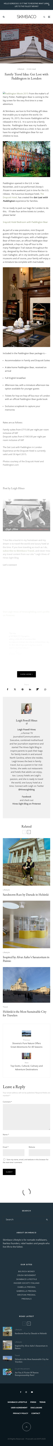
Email (6, 1147)
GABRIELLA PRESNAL (26, 1291)
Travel (5, 1007)
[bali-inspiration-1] (7, 1372)
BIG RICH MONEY (26, 1271)
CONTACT (35, 1413)
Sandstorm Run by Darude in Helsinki (26, 894)
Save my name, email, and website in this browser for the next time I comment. (25, 1161)
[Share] (7, 689)
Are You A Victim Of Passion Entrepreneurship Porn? (27, 1373)
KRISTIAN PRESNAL (26, 1294)
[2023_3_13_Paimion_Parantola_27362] (26, 924)
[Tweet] (15, 689)
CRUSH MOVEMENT (26, 1275)
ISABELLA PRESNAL (26, 1287)
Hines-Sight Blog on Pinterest (26, 803)
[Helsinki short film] (26, 985)
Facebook (26, 796)
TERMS (42, 1402)
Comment (7, 1102)
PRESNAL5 (27, 1298)
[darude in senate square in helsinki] (26, 862)
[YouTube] (32, 1392)
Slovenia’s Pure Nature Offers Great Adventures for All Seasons (26, 1043)
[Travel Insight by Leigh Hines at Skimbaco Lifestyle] (26, 515)
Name (6, 1134)
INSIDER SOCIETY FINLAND (26, 1283)
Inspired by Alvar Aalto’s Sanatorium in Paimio (26, 959)
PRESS (33, 1402)
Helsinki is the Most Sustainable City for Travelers (24, 1013)
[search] (47, 1219)
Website (32, 1147)
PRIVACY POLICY (20, 1413)
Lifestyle (20, 69)
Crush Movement (22, 1369)
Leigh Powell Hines (26, 720)
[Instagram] (26, 1392)
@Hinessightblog (26, 789)
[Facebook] (20, 1392)
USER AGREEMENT (19, 1408)
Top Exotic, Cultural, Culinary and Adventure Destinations (26, 1066)
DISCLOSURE (36, 1408)
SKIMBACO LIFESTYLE (26, 1279)
